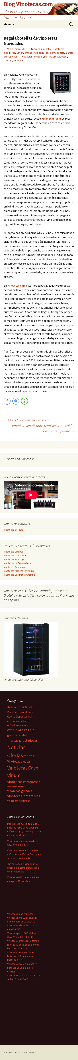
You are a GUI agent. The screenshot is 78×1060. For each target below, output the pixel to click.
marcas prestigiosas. (55, 56)
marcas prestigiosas (22, 740)
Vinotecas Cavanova (14, 567)
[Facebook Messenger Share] (15, 401)
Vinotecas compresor (23, 781)
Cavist (20, 52)
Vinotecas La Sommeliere (17, 563)
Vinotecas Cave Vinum (15, 555)
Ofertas (8, 60)
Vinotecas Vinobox (13, 551)
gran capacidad (17, 735)
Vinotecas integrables (23, 796)
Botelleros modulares (20, 712)
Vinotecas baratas (13, 529)
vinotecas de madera (15, 786)
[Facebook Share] (7, 401)
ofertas (28, 756)
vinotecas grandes (19, 791)
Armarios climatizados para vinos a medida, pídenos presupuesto (42, 428)
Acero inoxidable (43, 49)
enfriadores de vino (17, 725)
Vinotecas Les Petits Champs (19, 574)
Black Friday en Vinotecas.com (28, 420)
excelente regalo (55, 52)
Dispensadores (24, 716)
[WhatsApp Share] (24, 401)
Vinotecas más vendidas (20, 914)
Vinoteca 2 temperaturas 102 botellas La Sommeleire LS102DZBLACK (22, 956)
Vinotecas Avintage (14, 559)
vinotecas (18, 60)
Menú (7, 24)
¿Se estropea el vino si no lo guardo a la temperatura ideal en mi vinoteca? (23, 867)
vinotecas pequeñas (18, 801)
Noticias (16, 747)
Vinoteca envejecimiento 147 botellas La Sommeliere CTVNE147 (22, 967)
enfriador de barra (34, 52)
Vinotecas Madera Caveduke (19, 570)
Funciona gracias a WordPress (20, 1052)
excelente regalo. (33, 56)
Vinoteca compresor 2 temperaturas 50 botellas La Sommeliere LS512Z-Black (23, 944)
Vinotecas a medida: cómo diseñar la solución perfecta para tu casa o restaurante (24, 854)
